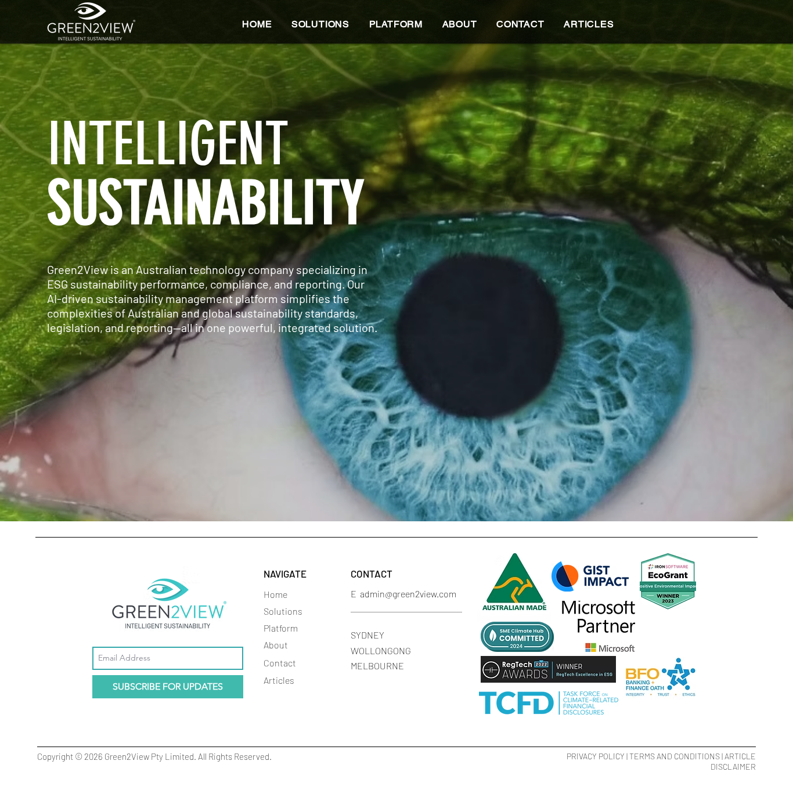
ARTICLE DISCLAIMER (733, 761)
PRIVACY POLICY (596, 756)
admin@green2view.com (408, 593)
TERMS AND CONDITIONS (674, 756)
